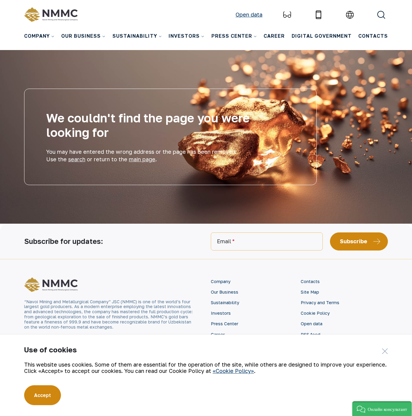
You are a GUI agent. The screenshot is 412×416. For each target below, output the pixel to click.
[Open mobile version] (318, 14)
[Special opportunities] (287, 14)
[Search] (381, 14)
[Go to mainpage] (52, 14)
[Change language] (350, 14)
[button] (382, 408)
